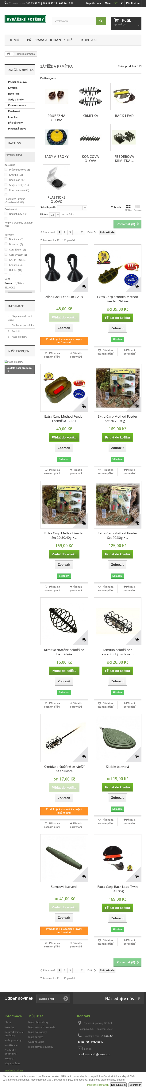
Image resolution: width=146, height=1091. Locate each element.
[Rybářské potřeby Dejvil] (25, 19)
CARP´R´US (17, 259)
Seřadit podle (48, 207)
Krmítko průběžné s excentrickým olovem (117, 652)
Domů (13, 40)
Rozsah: (9, 283)
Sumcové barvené (64, 886)
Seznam (137, 210)
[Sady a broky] (56, 137)
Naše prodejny (19, 336)
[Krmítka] (90, 96)
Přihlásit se (133, 3)
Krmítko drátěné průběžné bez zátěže (64, 652)
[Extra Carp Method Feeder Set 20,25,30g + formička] (118, 388)
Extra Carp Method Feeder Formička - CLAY (64, 418)
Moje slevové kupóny (40, 1046)
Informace (16, 306)
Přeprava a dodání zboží (50, 40)
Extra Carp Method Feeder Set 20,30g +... (117, 535)
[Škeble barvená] (118, 738)
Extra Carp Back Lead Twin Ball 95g (117, 888)
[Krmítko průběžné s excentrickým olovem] (118, 621)
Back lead (14, 93)
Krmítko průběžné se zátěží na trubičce (64, 768)
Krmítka (12, 87)
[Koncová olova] (90, 137)
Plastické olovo (17, 128)
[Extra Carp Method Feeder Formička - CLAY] (64, 388)
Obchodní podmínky (22, 325)
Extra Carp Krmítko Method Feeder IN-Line (117, 299)
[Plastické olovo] (56, 178)
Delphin (15, 270)
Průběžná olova (17, 82)
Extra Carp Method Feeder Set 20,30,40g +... (64, 535)
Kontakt (89, 40)
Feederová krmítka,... (124, 158)
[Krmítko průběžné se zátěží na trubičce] (64, 738)
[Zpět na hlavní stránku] (8, 54)
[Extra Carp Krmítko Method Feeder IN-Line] (118, 268)
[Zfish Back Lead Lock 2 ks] (64, 268)
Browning (16, 244)
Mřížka (128, 210)
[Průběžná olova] (56, 96)
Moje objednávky (38, 1022)
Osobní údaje (36, 1041)
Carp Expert (17, 249)
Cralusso (15, 265)
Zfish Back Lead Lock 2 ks (64, 297)
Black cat (16, 239)
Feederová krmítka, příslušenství (15, 117)
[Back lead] (124, 96)
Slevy (8, 1022)
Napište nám (93, 3)
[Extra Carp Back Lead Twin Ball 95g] (118, 858)
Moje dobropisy (37, 1032)
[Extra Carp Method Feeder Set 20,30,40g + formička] (64, 504)
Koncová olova (17, 105)
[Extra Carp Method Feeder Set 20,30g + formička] (118, 504)
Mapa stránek (12, 1063)
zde (49, 1079)
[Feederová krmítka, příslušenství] (124, 137)
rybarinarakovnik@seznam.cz (94, 1054)
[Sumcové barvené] (64, 858)
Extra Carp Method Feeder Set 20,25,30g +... (117, 418)
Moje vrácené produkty (41, 1027)
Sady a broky (16, 99)
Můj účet (35, 1016)
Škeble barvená (117, 766)
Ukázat (44, 214)
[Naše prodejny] (20, 362)
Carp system (18, 254)
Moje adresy (35, 1037)
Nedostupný (18, 214)
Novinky (9, 1027)
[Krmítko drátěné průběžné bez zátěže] (64, 621)
